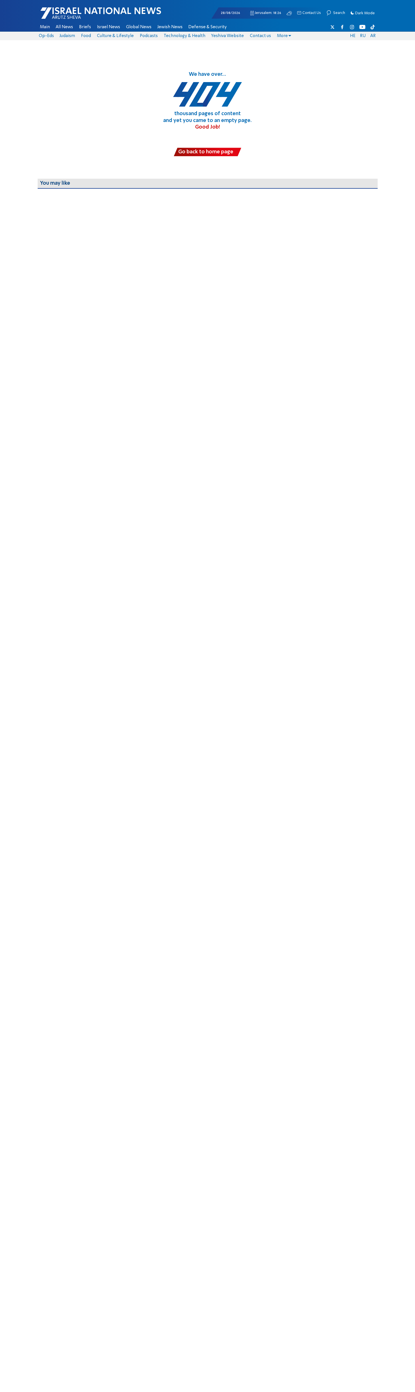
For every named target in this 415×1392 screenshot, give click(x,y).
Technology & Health (184, 36)
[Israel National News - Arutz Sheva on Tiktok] (372, 27)
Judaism (67, 36)
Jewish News (170, 27)
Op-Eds (46, 36)
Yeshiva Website (227, 36)
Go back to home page (205, 151)
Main (45, 27)
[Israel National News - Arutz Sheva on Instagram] (352, 27)
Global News (138, 27)
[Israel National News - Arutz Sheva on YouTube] (362, 27)
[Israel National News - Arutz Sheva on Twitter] (332, 27)
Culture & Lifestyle (115, 36)
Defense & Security (207, 27)
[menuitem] (45, 27)
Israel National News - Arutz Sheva (86, 16)
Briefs (85, 27)
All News (64, 27)
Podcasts (149, 36)
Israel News (108, 27)
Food (86, 36)
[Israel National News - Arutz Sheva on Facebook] (342, 27)
